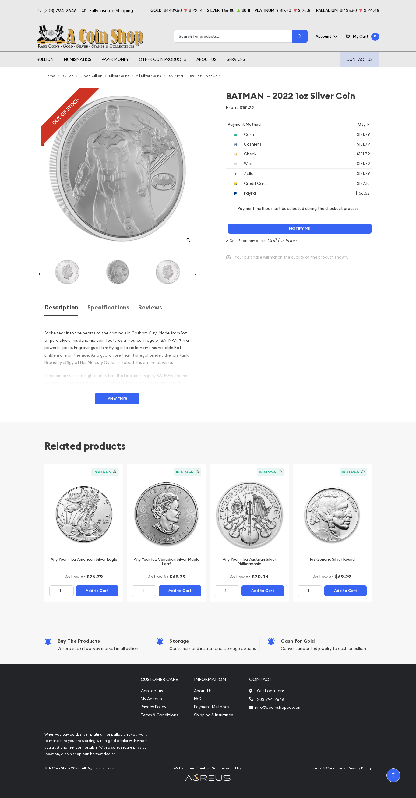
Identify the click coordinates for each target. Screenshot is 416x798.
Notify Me (299, 228)
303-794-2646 (270, 699)
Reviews (150, 307)
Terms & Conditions (159, 715)
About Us (206, 59)
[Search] (300, 36)
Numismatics (77, 59)
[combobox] (233, 36)
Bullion (45, 59)
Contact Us (359, 59)
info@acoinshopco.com (278, 707)
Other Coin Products (162, 59)
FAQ (198, 698)
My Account (152, 698)
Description (61, 307)
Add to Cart (97, 590)
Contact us (152, 691)
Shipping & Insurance (213, 715)
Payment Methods (211, 706)
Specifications (108, 307)
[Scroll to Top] (393, 775)
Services (236, 59)
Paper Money (115, 59)
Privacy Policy (153, 706)
